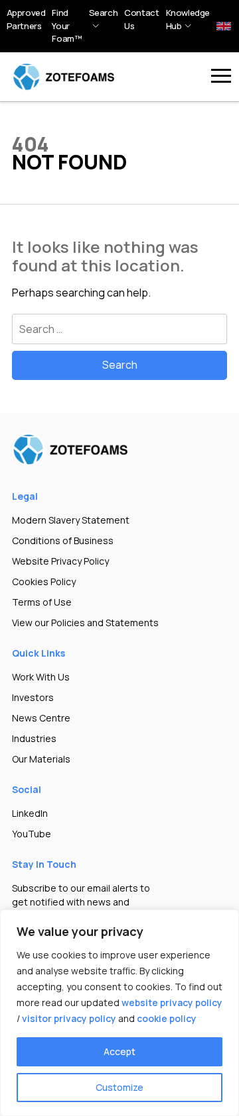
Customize (119, 1087)
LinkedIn (30, 813)
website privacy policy (171, 1002)
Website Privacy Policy (60, 561)
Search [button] (103, 13)
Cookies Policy (44, 581)
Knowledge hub (188, 19)
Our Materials (41, 759)
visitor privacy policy (69, 1018)
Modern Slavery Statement (70, 520)
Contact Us (141, 19)
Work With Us (41, 677)
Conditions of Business (63, 540)
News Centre (41, 718)
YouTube (31, 833)
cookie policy (167, 1018)
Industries (34, 738)
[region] (119, 1012)
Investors (33, 697)
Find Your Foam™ (67, 25)
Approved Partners (26, 19)
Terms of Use (42, 602)
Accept (119, 1051)
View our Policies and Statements (85, 622)
